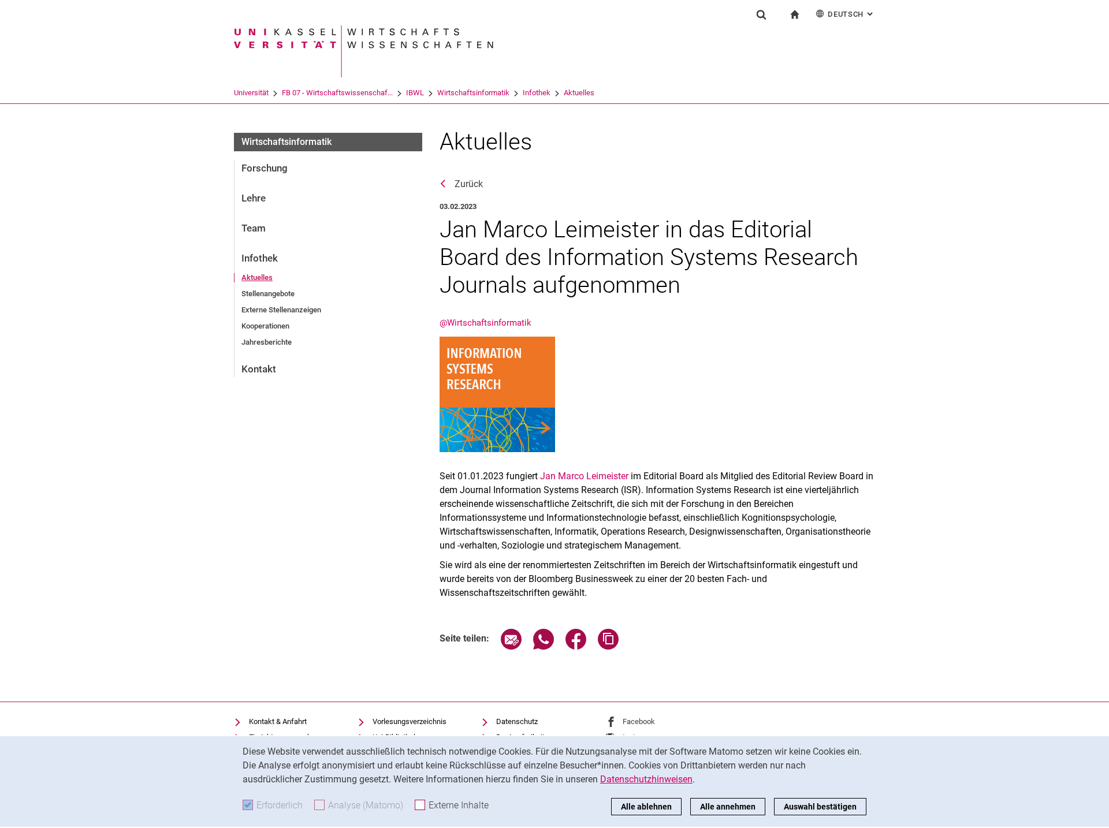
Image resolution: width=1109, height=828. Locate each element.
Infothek (536, 92)
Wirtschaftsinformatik (473, 92)
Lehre (253, 198)
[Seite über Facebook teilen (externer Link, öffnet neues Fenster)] (575, 646)
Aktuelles (579, 92)
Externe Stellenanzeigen (281, 309)
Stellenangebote (268, 293)
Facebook (639, 721)
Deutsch (851, 14)
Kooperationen (265, 326)
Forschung (264, 168)
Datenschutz (517, 721)
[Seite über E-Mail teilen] (511, 646)
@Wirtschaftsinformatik (485, 323)
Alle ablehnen (646, 806)
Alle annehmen (728, 806)
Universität (251, 92)
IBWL (415, 92)
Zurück (469, 183)
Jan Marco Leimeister (584, 476)
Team (253, 228)
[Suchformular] (761, 14)
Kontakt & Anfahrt (278, 721)
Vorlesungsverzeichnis (409, 721)
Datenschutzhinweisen (646, 779)
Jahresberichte (266, 342)
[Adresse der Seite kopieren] (608, 646)
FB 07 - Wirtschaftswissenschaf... (337, 92)
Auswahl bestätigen (820, 806)
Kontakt (258, 369)
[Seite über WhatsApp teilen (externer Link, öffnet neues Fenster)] (543, 646)
